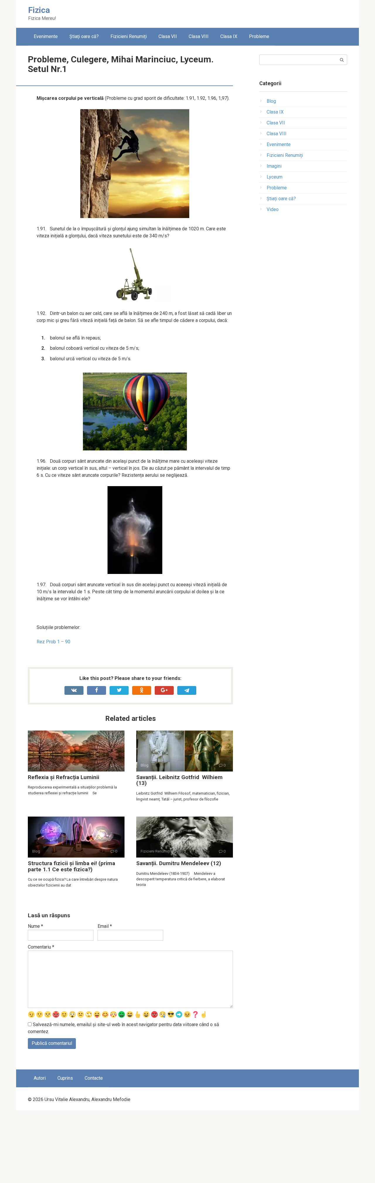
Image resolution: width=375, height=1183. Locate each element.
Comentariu (41, 947)
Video (273, 209)
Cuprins (65, 1078)
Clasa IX (228, 36)
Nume (35, 926)
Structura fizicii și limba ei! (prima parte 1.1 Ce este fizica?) (71, 866)
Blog (271, 101)
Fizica (39, 10)
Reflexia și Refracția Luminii (63, 777)
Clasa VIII (199, 36)
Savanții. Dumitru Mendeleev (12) (178, 863)
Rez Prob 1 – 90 (53, 641)
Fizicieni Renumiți (128, 36)
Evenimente (46, 36)
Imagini (274, 166)
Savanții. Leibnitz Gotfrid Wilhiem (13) (179, 780)
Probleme (259, 36)
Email (105, 926)
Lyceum (274, 177)
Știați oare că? (84, 36)
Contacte (94, 1078)
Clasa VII (167, 36)
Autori (40, 1078)
